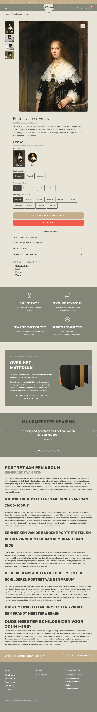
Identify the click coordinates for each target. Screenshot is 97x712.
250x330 (29, 206)
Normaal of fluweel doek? (27, 243)
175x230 (60, 200)
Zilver (34, 188)
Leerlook (50, 188)
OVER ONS (9, 686)
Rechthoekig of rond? (25, 237)
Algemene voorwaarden (75, 675)
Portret (18, 272)
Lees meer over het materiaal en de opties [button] (31, 397)
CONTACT (9, 689)
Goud (25, 188)
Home (7, 14)
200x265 (71, 200)
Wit (41, 188)
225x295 (18, 206)
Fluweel (30, 176)
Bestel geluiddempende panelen (67, 334)
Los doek (40, 176)
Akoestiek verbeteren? (25, 254)
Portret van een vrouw (20, 14)
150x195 (49, 200)
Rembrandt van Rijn (25, 122)
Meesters (9, 678)
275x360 (40, 206)
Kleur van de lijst (23, 249)
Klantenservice (71, 689)
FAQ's (67, 685)
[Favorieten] (86, 8)
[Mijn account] (82, 7)
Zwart (17, 188)
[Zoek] (78, 7)
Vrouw (18, 275)
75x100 (18, 200)
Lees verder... (31, 136)
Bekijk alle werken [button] (77, 656)
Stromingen (10, 682)
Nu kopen (48, 223)
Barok (17, 269)
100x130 (28, 200)
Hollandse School (22, 266)
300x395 (52, 206)
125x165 (39, 200)
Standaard (19, 176)
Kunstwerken (10, 675)
